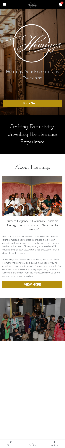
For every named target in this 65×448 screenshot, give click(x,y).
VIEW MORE (32, 284)
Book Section (32, 103)
